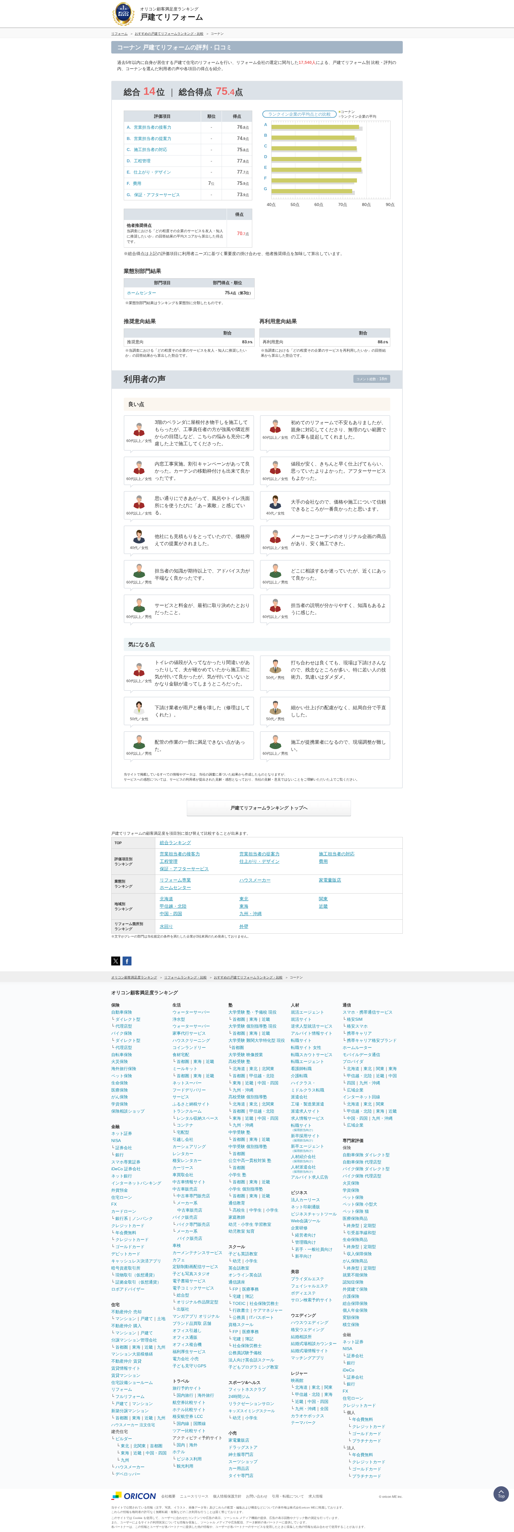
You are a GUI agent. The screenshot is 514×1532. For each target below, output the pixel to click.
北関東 (139, 1445)
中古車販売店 (185, 1189)
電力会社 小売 (186, 1358)
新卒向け (303, 1256)
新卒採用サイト (305, 1137)
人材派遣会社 (303, 1169)
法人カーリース (305, 1199)
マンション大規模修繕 (132, 1354)
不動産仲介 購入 (126, 1325)
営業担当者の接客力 (152, 127)
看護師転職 (301, 1068)
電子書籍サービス (189, 1280)
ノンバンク (142, 1218)
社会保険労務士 (264, 1303)
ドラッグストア (243, 1447)
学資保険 (119, 1104)
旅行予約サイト (187, 1388)
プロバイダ (353, 1061)
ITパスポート (261, 1317)
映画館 (297, 1380)
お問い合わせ (256, 1496)
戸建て (146, 1318)
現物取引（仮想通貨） (136, 1275)
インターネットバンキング (136, 1183)
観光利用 (185, 1466)
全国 (324, 1408)
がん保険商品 (355, 1261)
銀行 (119, 1154)
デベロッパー (127, 1474)
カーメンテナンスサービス (197, 1252)
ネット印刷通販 (305, 1206)
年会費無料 (125, 1232)
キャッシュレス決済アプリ (136, 1261)
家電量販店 (330, 880)
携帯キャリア (359, 1033)
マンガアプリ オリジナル (196, 1316)
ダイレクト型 (127, 1019)
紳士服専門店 (240, 1454)
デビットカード (125, 1253)
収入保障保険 (359, 1253)
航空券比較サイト (189, 1402)
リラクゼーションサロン (251, 1403)
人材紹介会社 (303, 1158)
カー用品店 (238, 1468)
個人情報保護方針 (227, 1496)
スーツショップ (243, 1461)
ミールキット (185, 1068)
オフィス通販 (185, 1337)
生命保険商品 (355, 1239)
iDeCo (348, 1370)
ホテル (179, 1451)
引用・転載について (288, 1496)
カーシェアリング (189, 1146)
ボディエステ (303, 1293)
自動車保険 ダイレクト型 (366, 1154)
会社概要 (168, 1496)
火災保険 (119, 1061)
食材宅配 (181, 1054)
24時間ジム (239, 1396)
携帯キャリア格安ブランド (372, 1040)
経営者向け (305, 1235)
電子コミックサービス (193, 1288)
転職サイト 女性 (306, 1047)
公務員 (239, 1317)
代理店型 (123, 1026)
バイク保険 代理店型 (362, 1176)
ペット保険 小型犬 (360, 1204)
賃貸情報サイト (125, 1368)
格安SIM (355, 1019)
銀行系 (121, 1218)
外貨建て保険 (355, 1289)
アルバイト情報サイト (312, 1033)
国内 (181, 1445)
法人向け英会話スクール (251, 1360)
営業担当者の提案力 (152, 138)
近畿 (323, 906)
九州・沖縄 (250, 913)
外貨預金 (119, 1190)
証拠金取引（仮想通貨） (138, 1282)
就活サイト (301, 1019)
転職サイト (301, 1040)
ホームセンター (141, 292)
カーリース (183, 1167)
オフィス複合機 (187, 1344)
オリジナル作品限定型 (197, 1302)
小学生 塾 (237, 1174)
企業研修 (299, 1228)
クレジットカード (128, 1225)
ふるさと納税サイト (191, 1104)
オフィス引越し (187, 1330)
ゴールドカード (130, 1246)
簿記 (249, 1296)
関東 (323, 898)
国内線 (183, 1423)
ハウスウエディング (309, 1322)
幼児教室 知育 (241, 1231)
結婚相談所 (301, 1336)
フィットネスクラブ (247, 1389)
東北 (243, 898)
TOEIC (239, 1303)
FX (114, 1204)
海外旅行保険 (123, 1068)
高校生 (239, 1210)
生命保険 (119, 1082)
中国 (392, 1075)
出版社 (183, 1309)
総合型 (183, 1295)
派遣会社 (299, 1096)
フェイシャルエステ (309, 1286)
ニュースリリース (194, 1496)
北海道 (166, 898)
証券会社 (123, 1147)
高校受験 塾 (239, 1061)
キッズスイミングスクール (251, 1411)
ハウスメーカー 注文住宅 (133, 1425)
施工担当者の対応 (150, 149)
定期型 (369, 1225)
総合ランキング (175, 842)
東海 (243, 906)
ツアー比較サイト (189, 1430)
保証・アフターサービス (157, 194)
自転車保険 (121, 1054)
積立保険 (351, 1324)
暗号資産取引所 (125, 1268)
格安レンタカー (187, 1160)
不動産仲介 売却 (126, 1311)
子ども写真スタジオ (191, 1273)
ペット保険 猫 (356, 1211)
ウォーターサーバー (191, 1012)
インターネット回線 (361, 1096)
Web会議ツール (305, 1220)
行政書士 (241, 1310)
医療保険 (119, 1090)
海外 (193, 1445)
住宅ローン (121, 1197)
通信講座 (236, 1282)
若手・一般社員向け (314, 1249)
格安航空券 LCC (188, 1416)
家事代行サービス (189, 1033)
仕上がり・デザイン (152, 172)
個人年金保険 (355, 1310)
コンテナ (185, 1125)
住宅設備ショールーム (132, 1382)
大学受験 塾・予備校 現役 (252, 1012)
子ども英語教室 (243, 1253)
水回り (166, 926)
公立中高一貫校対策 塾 (249, 1160)
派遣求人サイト (305, 1111)
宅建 (237, 1296)
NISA (116, 1140)
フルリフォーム (130, 1396)
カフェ (179, 1259)
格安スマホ (357, 1026)
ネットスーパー (187, 1082)
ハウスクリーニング (191, 1040)
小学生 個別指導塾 (245, 1189)
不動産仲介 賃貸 (126, 1361)
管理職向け (305, 1242)
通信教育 (236, 1203)
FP (235, 1289)
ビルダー (123, 1438)
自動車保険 (121, 1012)
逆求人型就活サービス (312, 1026)
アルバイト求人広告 (309, 1177)
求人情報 (315, 1496)
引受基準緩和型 (361, 1232)
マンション (125, 1318)
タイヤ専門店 (240, 1475)
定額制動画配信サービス (195, 1266)
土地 (161, 1318)
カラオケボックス (307, 1415)
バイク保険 (121, 1033)
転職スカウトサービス (312, 1054)
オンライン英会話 (245, 1275)
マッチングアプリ (307, 1357)
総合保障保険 (355, 1303)
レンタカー (183, 1153)
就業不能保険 (355, 1275)
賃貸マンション (125, 1375)
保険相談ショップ (128, 1111)
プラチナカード (366, 1440)
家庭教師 (236, 1217)
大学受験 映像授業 (245, 1054)
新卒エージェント (307, 1148)
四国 (351, 1082)
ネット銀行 (121, 1176)
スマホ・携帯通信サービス (368, 1012)
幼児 (237, 1261)
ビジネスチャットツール (314, 1214)
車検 (177, 1245)
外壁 (243, 926)
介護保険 (351, 1296)
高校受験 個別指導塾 (247, 1096)
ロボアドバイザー (128, 1289)
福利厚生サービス (189, 1351)
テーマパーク (303, 1422)
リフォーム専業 (175, 880)
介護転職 (299, 1075)
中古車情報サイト (189, 1181)
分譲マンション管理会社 (134, 1340)
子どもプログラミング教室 (253, 1367)
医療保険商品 (355, 1218)
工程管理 (142, 160)
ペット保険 (121, 1075)
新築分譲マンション (130, 1410)
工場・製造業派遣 (307, 1104)
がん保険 (119, 1096)
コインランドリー (189, 1047)
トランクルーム (187, 1111)
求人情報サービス (307, 1118)
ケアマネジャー (268, 1310)
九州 (161, 1347)
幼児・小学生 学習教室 (249, 1224)
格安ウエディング (307, 1329)
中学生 (255, 1210)
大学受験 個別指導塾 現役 (252, 1026)
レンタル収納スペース (197, 1118)
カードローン (123, 1211)
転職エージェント (307, 1061)
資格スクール (240, 1324)
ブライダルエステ (307, 1278)
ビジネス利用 (189, 1458)
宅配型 (183, 1132)
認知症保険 (353, 1282)
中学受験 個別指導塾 (247, 1146)
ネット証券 (121, 1133)
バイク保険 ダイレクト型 (366, 1168)
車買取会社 (183, 1174)
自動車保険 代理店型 (362, 1162)
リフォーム (121, 1389)
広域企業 (355, 1090)
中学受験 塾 (239, 1132)
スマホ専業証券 (125, 1162)
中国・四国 (171, 913)
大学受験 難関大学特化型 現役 (256, 1040)
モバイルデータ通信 (361, 1054)
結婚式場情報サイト (309, 1350)
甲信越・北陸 (173, 906)
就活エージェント (307, 1012)
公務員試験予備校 (245, 1352)
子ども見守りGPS (189, 1365)
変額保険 (351, 1317)
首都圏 (121, 1347)
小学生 (272, 1210)
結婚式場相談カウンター (314, 1343)
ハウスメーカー (255, 880)
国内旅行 (185, 1395)
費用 (137, 183)
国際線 (199, 1423)
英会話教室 (238, 1268)
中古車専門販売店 (193, 1195)
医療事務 (250, 1289)
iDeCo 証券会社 (126, 1168)
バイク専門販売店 (193, 1224)
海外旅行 (206, 1395)
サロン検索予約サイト (312, 1299)
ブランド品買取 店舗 (192, 1323)
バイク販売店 (185, 1217)
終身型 (353, 1225)
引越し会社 (183, 1139)
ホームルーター (357, 1047)
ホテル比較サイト (189, 1409)
